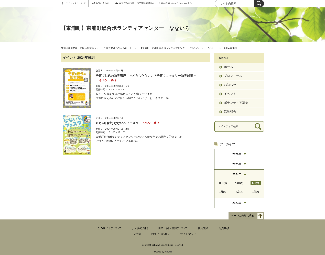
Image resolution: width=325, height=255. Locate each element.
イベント (211, 48)
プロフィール (233, 75)
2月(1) (255, 191)
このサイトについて (76, 3)
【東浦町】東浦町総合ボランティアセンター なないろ (169, 48)
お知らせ (230, 84)
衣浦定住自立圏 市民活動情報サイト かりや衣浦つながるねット (96, 48)
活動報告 (230, 111)
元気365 (168, 252)
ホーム (228, 67)
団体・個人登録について (173, 228)
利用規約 (203, 228)
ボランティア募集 (236, 102)
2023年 (236, 203)
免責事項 (224, 228)
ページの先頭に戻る (242, 215)
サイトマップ (188, 233)
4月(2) (239, 191)
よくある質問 (140, 228)
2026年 (236, 154)
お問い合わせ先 (160, 233)
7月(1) (222, 191)
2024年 (236, 174)
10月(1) (239, 183)
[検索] (259, 3)
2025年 (236, 164)
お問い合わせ (102, 3)
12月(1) (223, 183)
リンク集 (135, 233)
